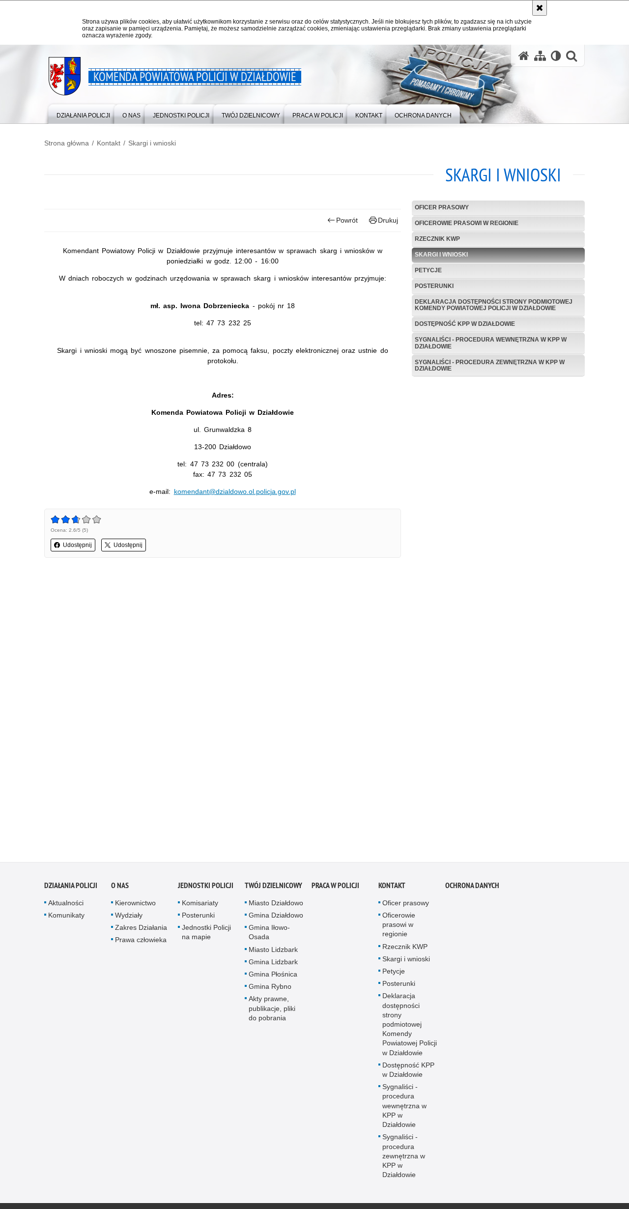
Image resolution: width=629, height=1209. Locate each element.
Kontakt (108, 143)
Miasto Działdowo (276, 905)
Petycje (428, 270)
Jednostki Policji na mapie (206, 934)
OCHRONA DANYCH (472, 888)
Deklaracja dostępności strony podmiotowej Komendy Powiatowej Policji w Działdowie (493, 305)
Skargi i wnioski (152, 143)
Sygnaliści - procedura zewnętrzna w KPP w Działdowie (490, 365)
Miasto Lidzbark (273, 952)
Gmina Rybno (270, 989)
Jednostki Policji (205, 888)
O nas (120, 888)
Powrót (347, 220)
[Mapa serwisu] (540, 56)
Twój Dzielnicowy (273, 888)
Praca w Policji (335, 888)
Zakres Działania (141, 930)
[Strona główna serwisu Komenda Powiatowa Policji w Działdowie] (523, 56)
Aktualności (66, 905)
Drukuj (388, 220)
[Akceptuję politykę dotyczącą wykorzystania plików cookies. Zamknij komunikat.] (539, 8)
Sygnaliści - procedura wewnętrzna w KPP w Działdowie (491, 342)
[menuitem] (83, 113)
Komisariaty (200, 905)
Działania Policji (70, 888)
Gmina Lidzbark (273, 964)
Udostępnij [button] (77, 545)
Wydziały (129, 917)
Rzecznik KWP (437, 238)
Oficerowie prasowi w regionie (466, 223)
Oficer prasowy (442, 207)
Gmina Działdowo (276, 917)
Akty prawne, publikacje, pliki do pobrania (272, 1011)
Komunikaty (66, 917)
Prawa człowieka (141, 943)
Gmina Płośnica (273, 976)
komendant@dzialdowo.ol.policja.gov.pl (235, 491)
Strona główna (66, 143)
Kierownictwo (135, 905)
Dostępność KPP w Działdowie (465, 323)
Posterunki (434, 286)
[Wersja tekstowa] (556, 56)
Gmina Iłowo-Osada (269, 934)
